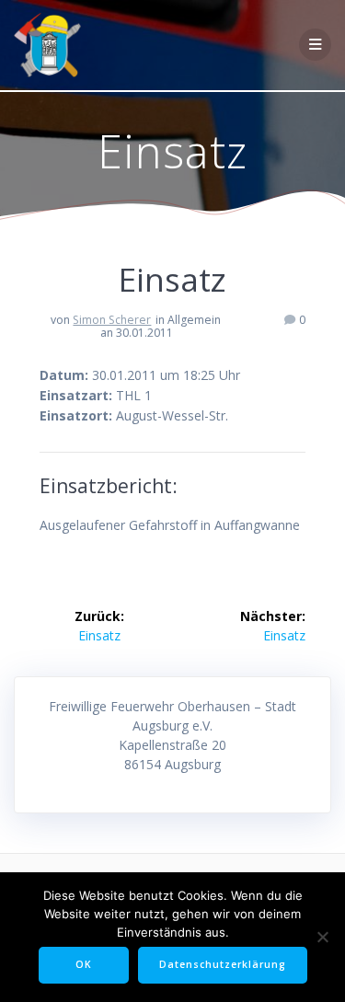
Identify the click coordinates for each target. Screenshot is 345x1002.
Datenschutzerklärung (222, 964)
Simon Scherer (112, 320)
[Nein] (322, 936)
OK (83, 964)
